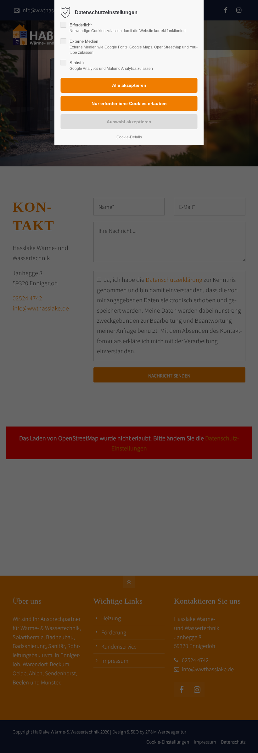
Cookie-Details (129, 137)
